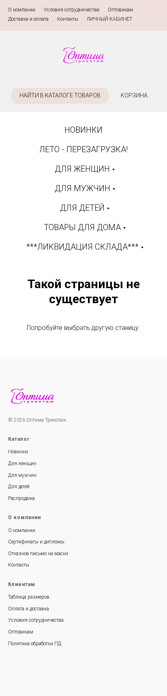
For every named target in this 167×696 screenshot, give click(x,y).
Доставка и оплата (28, 19)
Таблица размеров (28, 597)
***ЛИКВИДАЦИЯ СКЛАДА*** (82, 247)
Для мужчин (22, 475)
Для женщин (22, 463)
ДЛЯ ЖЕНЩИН (82, 169)
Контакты (67, 19)
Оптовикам (120, 10)
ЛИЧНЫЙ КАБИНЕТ (109, 19)
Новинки (18, 452)
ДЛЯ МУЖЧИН (82, 188)
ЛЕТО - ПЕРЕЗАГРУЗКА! (83, 149)
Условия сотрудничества (71, 10)
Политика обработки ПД (34, 643)
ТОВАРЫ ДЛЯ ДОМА (82, 227)
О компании (21, 10)
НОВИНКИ (83, 130)
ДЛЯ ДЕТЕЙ (82, 208)
